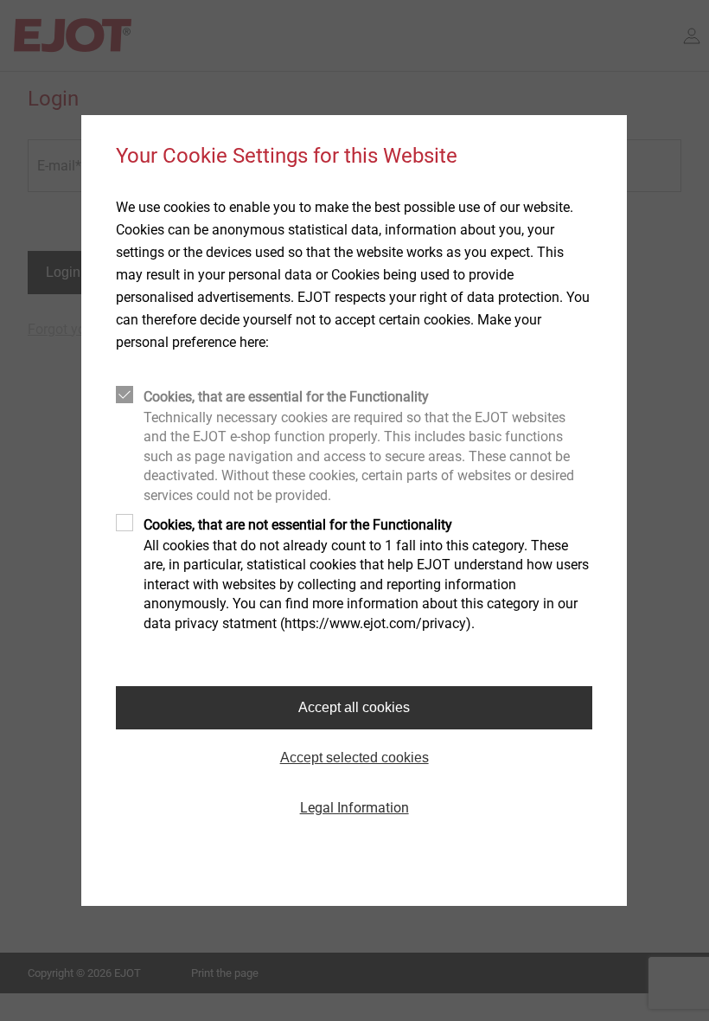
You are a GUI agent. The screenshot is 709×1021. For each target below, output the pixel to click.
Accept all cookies (354, 707)
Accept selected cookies (354, 757)
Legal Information (354, 807)
